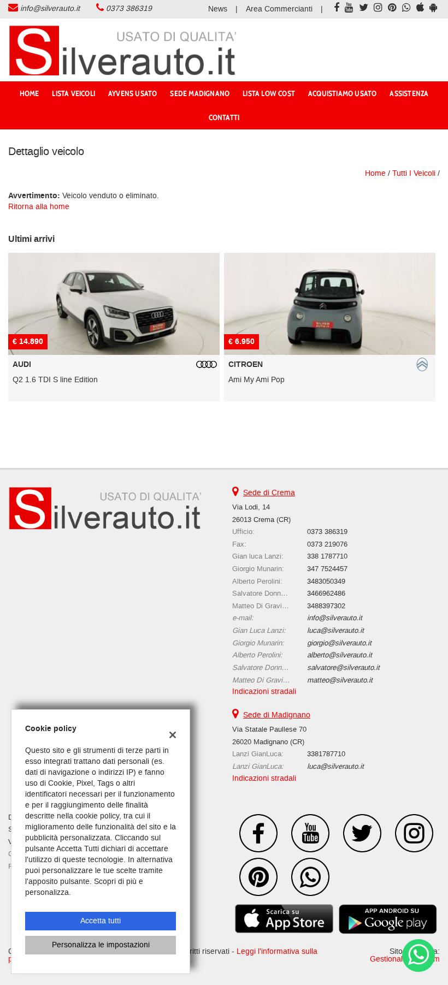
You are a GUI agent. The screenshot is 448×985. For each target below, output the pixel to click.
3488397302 (326, 605)
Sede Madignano (199, 93)
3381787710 (326, 753)
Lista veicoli (73, 93)
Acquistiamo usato (342, 93)
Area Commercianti (279, 9)
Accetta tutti (100, 921)
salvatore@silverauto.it (343, 667)
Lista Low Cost (269, 93)
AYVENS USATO (132, 93)
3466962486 (326, 593)
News (217, 9)
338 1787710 (327, 556)
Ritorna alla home (38, 206)
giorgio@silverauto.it (339, 643)
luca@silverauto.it (335, 630)
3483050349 (326, 581)
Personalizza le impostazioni (101, 945)
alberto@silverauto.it (339, 655)
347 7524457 (327, 568)
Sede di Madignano (276, 715)
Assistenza (409, 93)
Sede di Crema (269, 493)
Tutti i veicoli (413, 173)
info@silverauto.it (50, 8)
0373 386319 (129, 8)
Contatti (224, 117)
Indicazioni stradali (264, 691)
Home (29, 93)
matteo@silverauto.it (340, 680)
